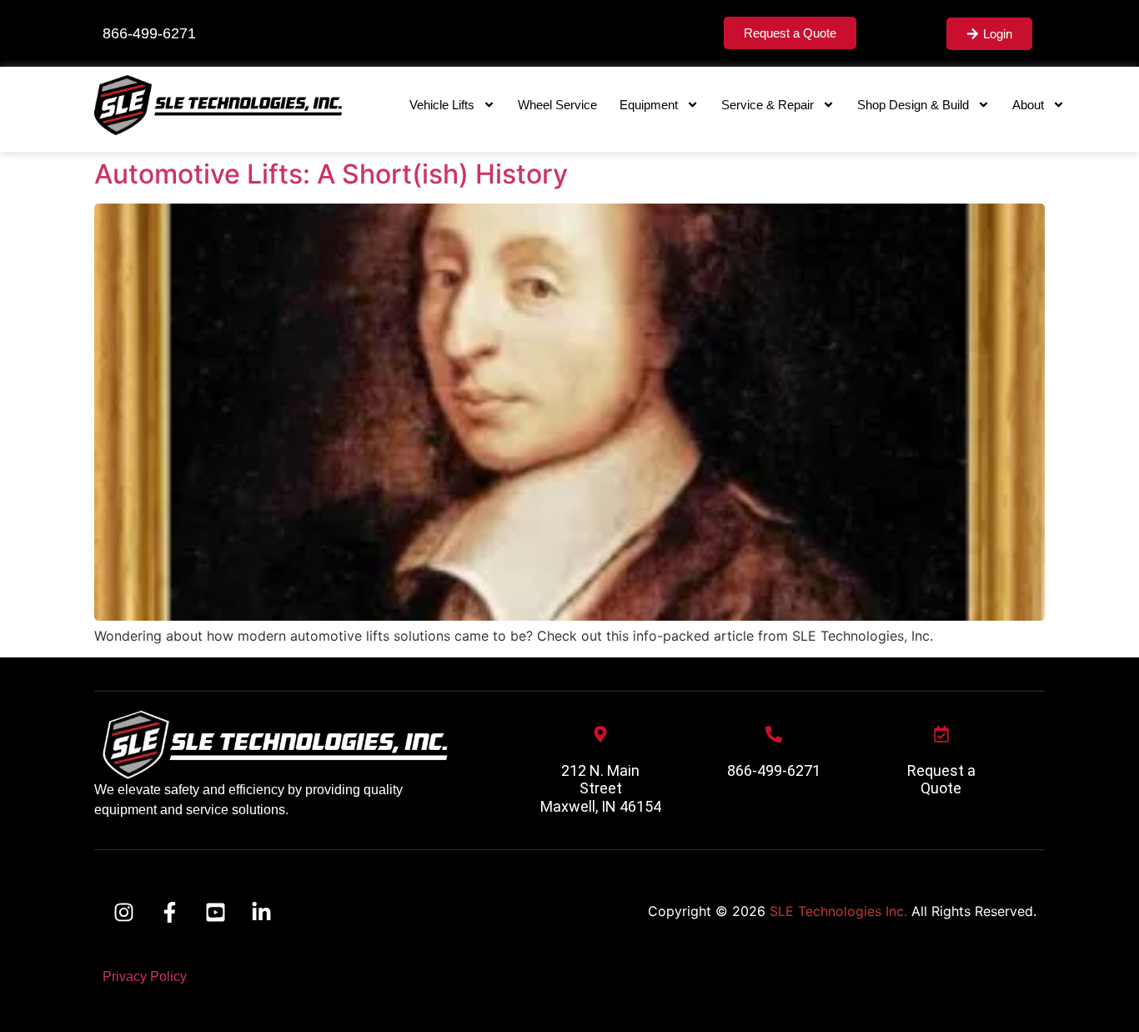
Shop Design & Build (913, 105)
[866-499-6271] (773, 734)
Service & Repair (767, 105)
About (1028, 105)
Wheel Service (557, 105)
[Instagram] (123, 913)
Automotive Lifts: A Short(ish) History (331, 174)
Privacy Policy (145, 976)
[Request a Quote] (941, 734)
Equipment (649, 105)
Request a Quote (941, 780)
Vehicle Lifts (441, 105)
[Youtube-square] (215, 913)
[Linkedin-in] (261, 913)
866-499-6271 (773, 770)
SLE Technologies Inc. (838, 911)
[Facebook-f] (169, 913)
